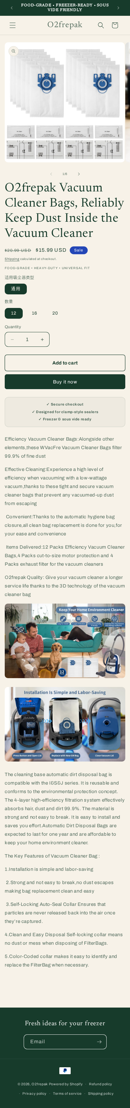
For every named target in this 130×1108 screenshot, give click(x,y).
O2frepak (40, 1084)
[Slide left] (51, 174)
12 (13, 313)
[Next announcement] (118, 8)
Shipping (12, 259)
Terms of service (67, 1093)
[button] (13, 25)
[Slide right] (79, 174)
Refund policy (100, 1084)
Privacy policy (34, 1093)
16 (34, 313)
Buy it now (65, 381)
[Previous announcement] (12, 8)
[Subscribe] (99, 1041)
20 (55, 313)
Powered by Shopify (66, 1084)
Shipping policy (101, 1093)
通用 (16, 288)
